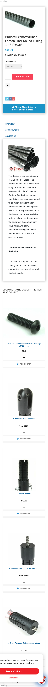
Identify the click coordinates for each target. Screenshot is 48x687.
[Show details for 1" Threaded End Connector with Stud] (24, 544)
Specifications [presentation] (12, 130)
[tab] (24, 124)
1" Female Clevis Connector (24, 419)
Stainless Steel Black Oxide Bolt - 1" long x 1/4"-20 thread (24, 345)
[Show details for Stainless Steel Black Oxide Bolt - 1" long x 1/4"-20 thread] (24, 319)
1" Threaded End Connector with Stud (24, 568)
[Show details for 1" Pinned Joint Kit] (24, 469)
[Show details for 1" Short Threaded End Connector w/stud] (24, 619)
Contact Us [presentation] (10, 136)
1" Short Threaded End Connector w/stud (24, 643)
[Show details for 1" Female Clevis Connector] (24, 394)
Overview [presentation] (9, 124)
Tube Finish (10, 62)
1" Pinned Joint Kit (24, 493)
